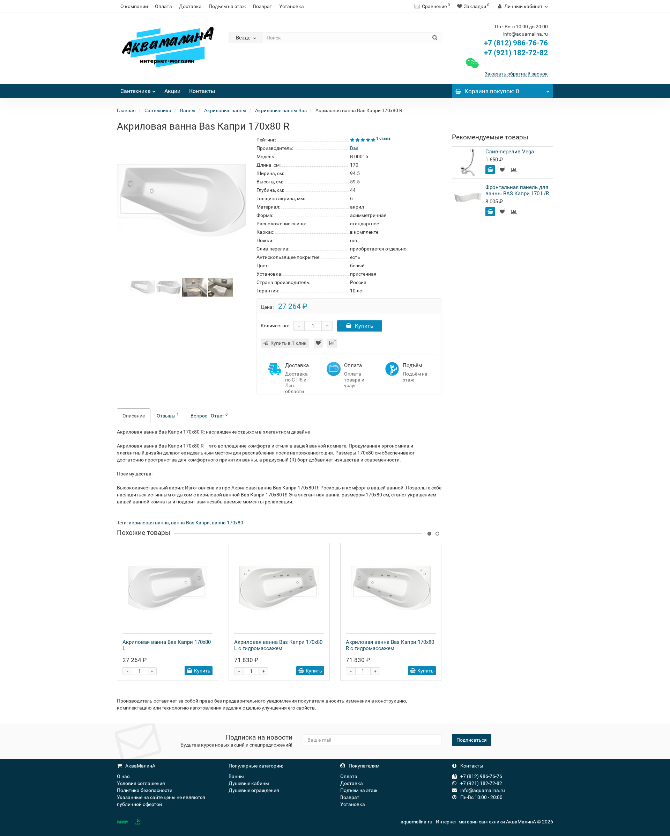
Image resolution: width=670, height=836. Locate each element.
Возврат (262, 6)
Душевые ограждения (254, 790)
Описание (133, 416)
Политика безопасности (144, 790)
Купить (364, 325)
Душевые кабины (249, 783)
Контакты (202, 91)
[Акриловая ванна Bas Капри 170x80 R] (142, 287)
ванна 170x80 (227, 522)
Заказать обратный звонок (516, 74)
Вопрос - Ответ (209, 415)
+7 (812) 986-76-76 (516, 43)
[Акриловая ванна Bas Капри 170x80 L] (167, 588)
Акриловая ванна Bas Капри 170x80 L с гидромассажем (278, 645)
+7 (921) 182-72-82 (515, 53)
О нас (123, 776)
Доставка (190, 6)
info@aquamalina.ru (482, 790)
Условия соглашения (141, 783)
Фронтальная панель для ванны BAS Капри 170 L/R (517, 190)
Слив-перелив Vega (509, 151)
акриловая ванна (149, 522)
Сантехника (135, 91)
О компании (134, 6)
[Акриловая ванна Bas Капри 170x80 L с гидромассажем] (279, 588)
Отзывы (168, 415)
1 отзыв (383, 138)
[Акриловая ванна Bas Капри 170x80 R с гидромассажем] (391, 588)
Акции (172, 91)
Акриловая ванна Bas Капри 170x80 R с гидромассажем (390, 645)
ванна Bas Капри (190, 522)
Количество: (275, 325)
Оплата (163, 6)
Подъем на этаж (227, 6)
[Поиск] (435, 37)
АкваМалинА (139, 766)
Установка (291, 6)
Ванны (236, 776)
